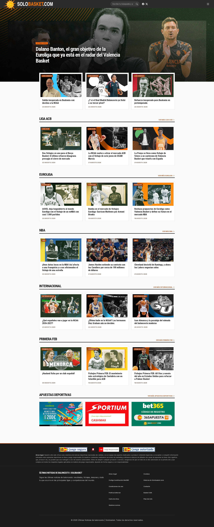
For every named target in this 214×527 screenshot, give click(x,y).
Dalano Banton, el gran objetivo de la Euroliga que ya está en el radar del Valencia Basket (78, 55)
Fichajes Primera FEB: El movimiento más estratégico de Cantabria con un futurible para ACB (105, 376)
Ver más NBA (167, 231)
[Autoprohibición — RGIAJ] (93, 449)
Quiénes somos (114, 505)
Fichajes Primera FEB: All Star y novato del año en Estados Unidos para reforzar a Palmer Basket (153, 376)
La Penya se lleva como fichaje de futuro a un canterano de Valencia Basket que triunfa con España (150, 156)
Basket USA (148, 493)
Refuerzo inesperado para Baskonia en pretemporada (152, 101)
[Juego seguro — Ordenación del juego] (73, 449)
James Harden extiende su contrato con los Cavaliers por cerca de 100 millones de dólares (106, 267)
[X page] (147, 4)
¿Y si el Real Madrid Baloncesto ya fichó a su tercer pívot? (106, 101)
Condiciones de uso (116, 486)
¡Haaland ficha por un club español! (58, 373)
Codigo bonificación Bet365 (119, 480)
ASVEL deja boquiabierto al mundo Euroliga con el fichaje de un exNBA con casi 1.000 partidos (60, 212)
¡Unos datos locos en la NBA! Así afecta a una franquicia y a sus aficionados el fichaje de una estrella (60, 267)
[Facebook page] (143, 4)
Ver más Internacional (163, 287)
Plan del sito (148, 499)
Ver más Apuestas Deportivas (160, 396)
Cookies (147, 474)
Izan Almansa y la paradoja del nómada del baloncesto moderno (152, 322)
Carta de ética (114, 499)
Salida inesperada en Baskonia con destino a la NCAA (58, 101)
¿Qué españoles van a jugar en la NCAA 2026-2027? (60, 322)
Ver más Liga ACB (166, 120)
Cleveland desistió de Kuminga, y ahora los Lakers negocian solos (152, 266)
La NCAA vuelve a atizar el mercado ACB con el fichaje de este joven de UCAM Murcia (107, 156)
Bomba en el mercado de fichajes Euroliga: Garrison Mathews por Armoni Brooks (106, 212)
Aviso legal (113, 474)
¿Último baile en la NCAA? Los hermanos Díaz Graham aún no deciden (107, 322)
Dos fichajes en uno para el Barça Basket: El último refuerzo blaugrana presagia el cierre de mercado (59, 156)
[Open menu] (208, 4)
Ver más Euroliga (165, 175)
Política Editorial (114, 493)
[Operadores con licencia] (139, 449)
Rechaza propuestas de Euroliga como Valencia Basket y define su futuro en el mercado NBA (153, 212)
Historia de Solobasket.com (154, 480)
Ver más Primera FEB (164, 340)
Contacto (147, 486)
